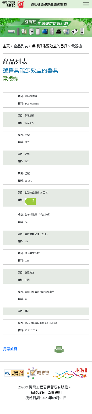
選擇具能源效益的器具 (49, 46)
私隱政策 (38, 392)
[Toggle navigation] (86, 4)
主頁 (6, 46)
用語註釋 (10, 349)
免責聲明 (54, 392)
